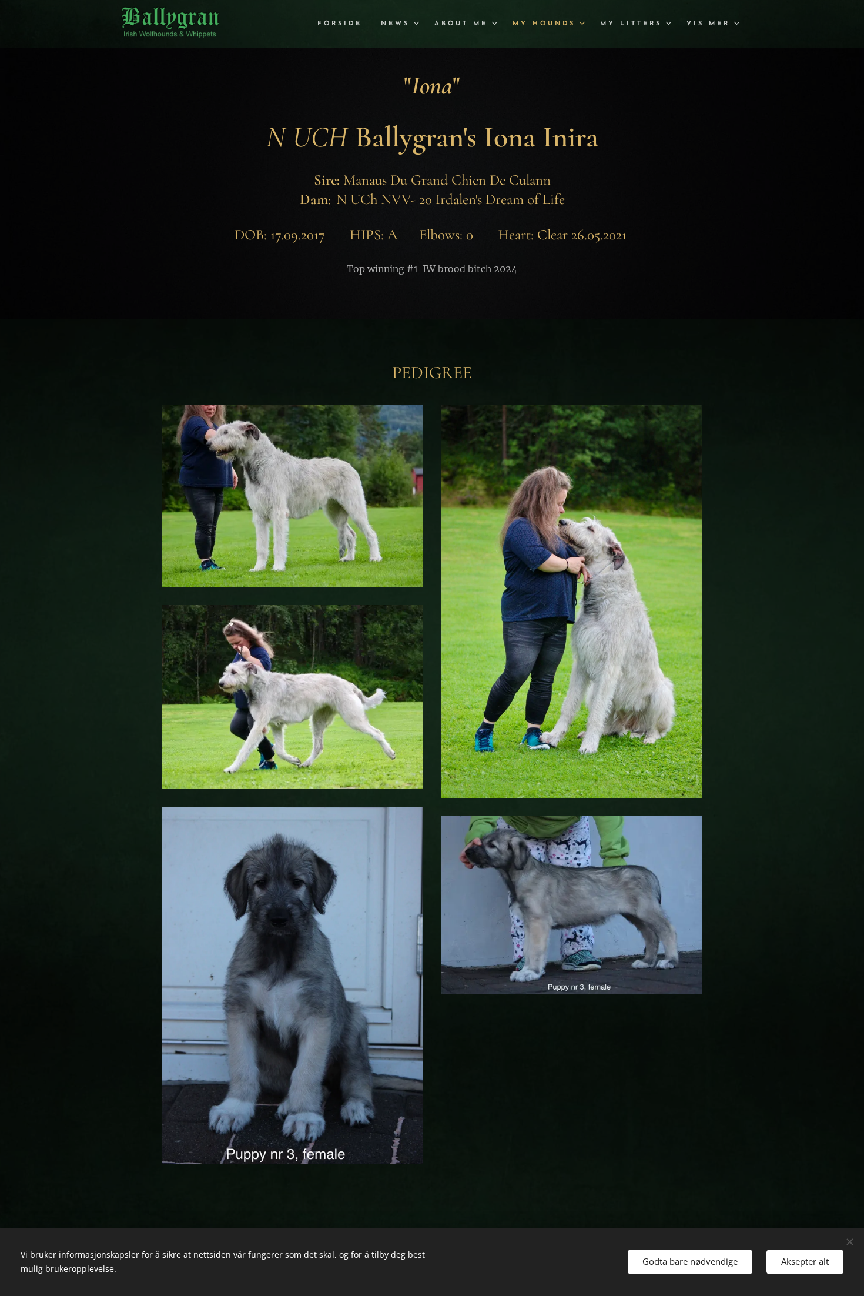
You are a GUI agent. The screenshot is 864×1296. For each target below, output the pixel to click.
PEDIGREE (432, 372)
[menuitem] (342, 24)
